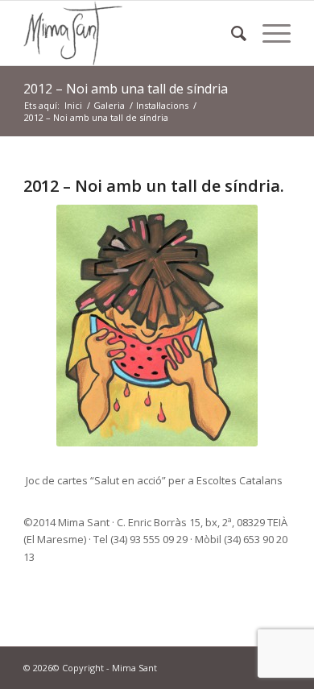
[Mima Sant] (130, 33)
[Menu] (268, 33)
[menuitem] (230, 33)
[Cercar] (230, 33)
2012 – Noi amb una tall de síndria (125, 89)
